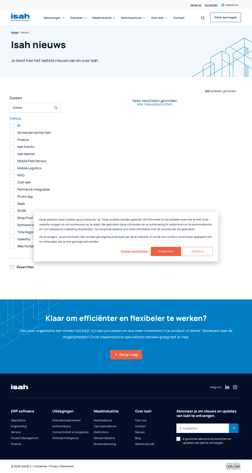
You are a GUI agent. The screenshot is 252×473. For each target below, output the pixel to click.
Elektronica (101, 432)
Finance (16, 444)
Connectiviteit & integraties (70, 432)
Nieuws (140, 432)
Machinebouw (103, 420)
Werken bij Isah (145, 444)
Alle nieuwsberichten (154, 104)
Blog (138, 438)
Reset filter (25, 267)
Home (14, 32)
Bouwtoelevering (105, 444)
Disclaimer (40, 466)
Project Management (25, 438)
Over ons (141, 420)
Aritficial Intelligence (65, 438)
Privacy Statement (62, 466)
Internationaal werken (66, 420)
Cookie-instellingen (134, 251)
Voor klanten (211, 5)
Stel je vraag (128, 354)
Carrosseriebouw (105, 426)
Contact (178, 17)
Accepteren (166, 251)
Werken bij (195, 5)
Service (16, 432)
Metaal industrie (104, 438)
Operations (18, 420)
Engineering (19, 426)
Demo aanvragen (225, 17)
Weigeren (197, 251)
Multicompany (61, 426)
